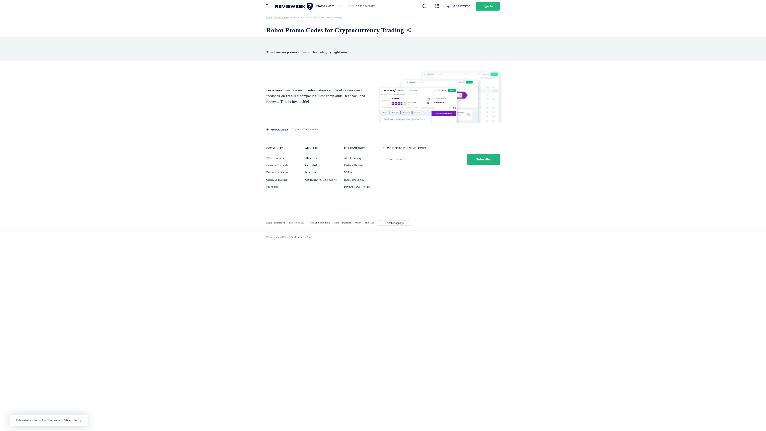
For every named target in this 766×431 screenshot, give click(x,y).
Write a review (275, 158)
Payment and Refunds (357, 186)
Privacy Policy (296, 222)
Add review (461, 6)
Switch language (394, 222)
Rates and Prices (354, 179)
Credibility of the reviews (321, 179)
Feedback (272, 186)
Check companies (276, 179)
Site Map (369, 222)
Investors (310, 172)
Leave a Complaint (277, 165)
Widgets (349, 172)
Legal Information (275, 222)
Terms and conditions (319, 222)
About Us (311, 158)
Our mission (312, 165)
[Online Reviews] (293, 5)
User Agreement (342, 222)
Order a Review (353, 165)
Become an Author (277, 172)
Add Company (353, 158)
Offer (358, 222)
